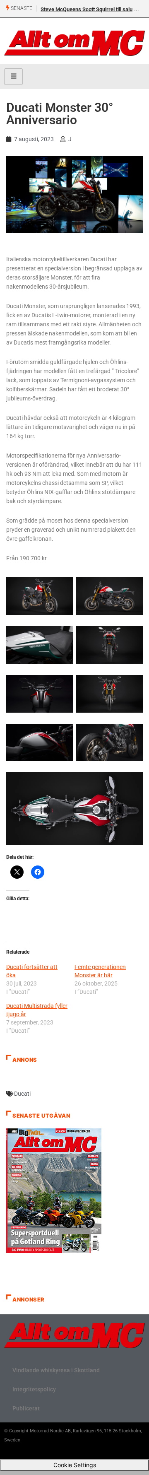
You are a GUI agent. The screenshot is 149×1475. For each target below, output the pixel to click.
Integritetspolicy (34, 1389)
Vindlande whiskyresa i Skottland (56, 1370)
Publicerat (26, 1408)
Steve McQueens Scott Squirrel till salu (86, 9)
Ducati (22, 1093)
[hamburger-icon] (13, 76)
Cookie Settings (74, 1464)
